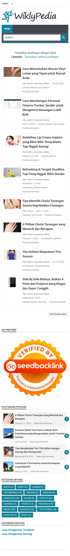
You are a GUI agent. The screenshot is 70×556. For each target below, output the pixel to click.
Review (34, 87)
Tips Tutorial (43, 87)
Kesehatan (27, 187)
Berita (8, 487)
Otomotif (27, 504)
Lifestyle (26, 87)
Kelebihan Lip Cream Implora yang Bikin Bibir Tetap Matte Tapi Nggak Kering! (42, 142)
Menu (7, 29)
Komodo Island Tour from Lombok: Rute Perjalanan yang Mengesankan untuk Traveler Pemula (40, 433)
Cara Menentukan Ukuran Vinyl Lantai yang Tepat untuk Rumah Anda (44, 73)
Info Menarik (46, 238)
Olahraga (10, 504)
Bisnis (23, 487)
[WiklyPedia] (29, 16)
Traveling (10, 515)
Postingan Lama (58, 314)
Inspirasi (32, 492)
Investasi (49, 492)
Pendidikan (46, 504)
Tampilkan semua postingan (41, 56)
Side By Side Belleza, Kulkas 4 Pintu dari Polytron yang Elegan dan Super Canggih (44, 283)
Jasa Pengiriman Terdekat (18, 530)
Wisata (26, 515)
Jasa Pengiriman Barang (17, 534)
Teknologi (42, 302)
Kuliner (29, 498)
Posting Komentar (30, 91)
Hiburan (37, 487)
